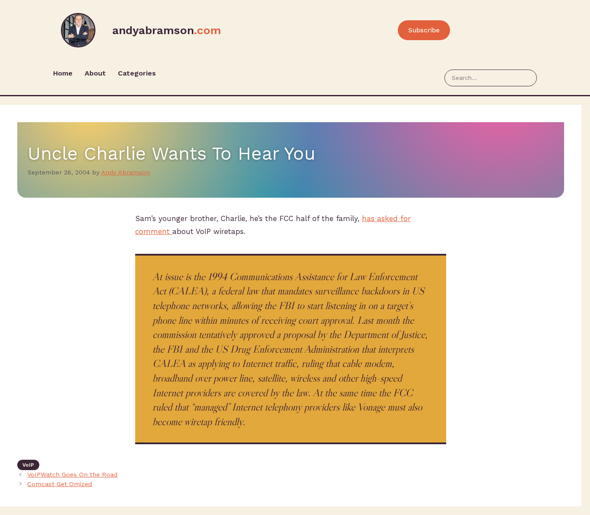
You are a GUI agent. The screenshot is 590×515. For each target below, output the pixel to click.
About (95, 73)
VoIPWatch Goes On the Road (72, 474)
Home (63, 73)
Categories (137, 73)
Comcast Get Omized (59, 484)
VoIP (28, 465)
